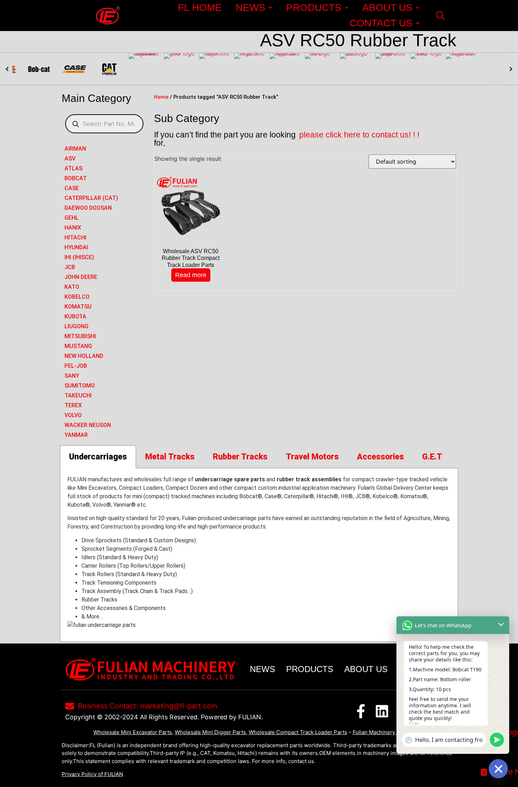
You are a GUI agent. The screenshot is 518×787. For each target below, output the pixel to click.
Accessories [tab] (380, 457)
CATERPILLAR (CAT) (91, 198)
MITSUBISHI (80, 336)
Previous (7, 69)
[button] (440, 15)
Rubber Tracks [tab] (240, 457)
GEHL (71, 217)
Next (510, 69)
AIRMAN (75, 148)
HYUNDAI (76, 247)
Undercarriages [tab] (98, 457)
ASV (69, 158)
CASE (71, 188)
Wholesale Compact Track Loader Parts (298, 732)
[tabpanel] (259, 555)
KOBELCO (77, 296)
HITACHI (75, 237)
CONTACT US (381, 23)
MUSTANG (78, 346)
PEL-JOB (75, 365)
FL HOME (200, 7)
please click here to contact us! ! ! (359, 134)
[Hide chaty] (498, 768)
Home (161, 97)
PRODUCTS (313, 7)
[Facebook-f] (361, 711)
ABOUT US (387, 7)
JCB (69, 267)
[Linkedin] (382, 711)
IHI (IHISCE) (79, 257)
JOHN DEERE (80, 277)
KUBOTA (75, 316)
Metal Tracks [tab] (170, 457)
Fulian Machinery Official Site (389, 732)
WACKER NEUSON (87, 425)
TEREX (73, 405)
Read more (190, 275)
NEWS (250, 7)
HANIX (72, 227)
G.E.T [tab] (432, 457)
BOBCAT (75, 178)
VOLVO (73, 415)
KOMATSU (78, 306)
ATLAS (73, 168)
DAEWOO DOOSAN (88, 208)
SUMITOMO (79, 385)
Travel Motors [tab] (312, 457)
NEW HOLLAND (83, 356)
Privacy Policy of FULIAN (92, 774)
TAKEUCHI (78, 395)
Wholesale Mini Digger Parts (210, 732)
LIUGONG (76, 326)
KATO (71, 286)
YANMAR (76, 435)
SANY (71, 375)
